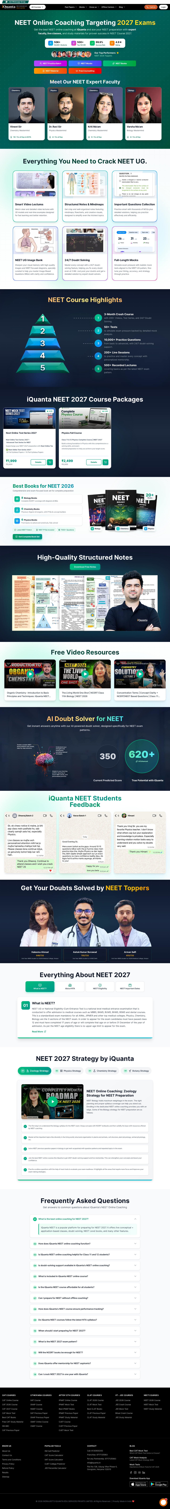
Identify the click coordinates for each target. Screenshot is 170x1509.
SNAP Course (36, 1404)
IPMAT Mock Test (66, 1404)
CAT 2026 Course (9, 1404)
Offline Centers (107, 7)
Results (5, 1472)
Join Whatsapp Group (17, 2)
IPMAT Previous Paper (68, 1413)
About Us (6, 1451)
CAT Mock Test (8, 1413)
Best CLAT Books (94, 1409)
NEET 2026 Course (152, 1400)
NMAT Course (36, 1409)
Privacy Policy (8, 1464)
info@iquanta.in (94, 1462)
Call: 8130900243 (95, 1451)
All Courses (36, 7)
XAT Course (35, 1400)
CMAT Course (36, 1426)
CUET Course (64, 1422)
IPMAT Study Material (68, 1417)
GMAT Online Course (39, 1422)
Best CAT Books (9, 1417)
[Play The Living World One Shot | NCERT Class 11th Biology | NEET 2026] (85, 674)
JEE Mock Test (121, 1409)
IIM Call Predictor (52, 1451)
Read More (37, 1031)
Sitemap (5, 1477)
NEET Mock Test (151, 1404)
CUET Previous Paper (68, 1426)
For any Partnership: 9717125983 (101, 1459)
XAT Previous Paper (39, 1413)
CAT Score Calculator (54, 1455)
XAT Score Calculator (54, 1459)
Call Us (152, 7)
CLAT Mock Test (94, 1404)
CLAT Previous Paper (96, 1413)
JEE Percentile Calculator (55, 1468)
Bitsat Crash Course (124, 1413)
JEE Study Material (123, 1417)
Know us (93, 7)
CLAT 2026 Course (95, 1400)
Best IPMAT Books (67, 1409)
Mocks (82, 7)
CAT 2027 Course (9, 1409)
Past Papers (70, 7)
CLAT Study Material (96, 1417)
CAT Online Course (10, 1400)
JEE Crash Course (123, 1404)
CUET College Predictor (55, 1464)
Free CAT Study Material (12, 1422)
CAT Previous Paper (10, 1430)
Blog (121, 7)
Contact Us (7, 1455)
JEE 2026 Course (122, 1400)
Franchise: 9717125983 (97, 1455)
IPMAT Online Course (68, 1400)
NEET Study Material (153, 1409)
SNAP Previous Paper (39, 1417)
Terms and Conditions (11, 1459)
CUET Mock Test (66, 1430)
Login (163, 7)
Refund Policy (8, 1468)
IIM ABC (5, 1426)
